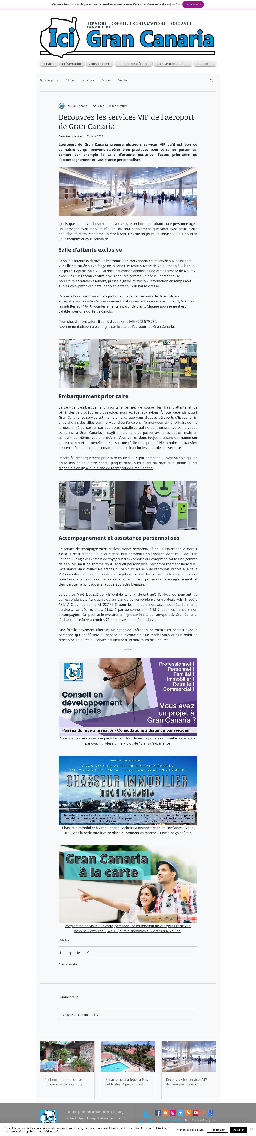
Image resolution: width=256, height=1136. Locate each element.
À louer (70, 80)
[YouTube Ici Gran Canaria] (195, 1113)
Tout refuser (217, 1130)
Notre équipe (74, 1118)
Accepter (238, 1130)
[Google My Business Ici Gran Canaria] (210, 1113)
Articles (106, 80)
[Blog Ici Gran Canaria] (165, 1113)
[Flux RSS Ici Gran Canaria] (188, 1113)
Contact (71, 1112)
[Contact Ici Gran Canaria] (203, 1113)
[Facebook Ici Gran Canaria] (158, 1113)
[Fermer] (251, 1129)
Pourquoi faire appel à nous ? (106, 1118)
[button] (204, 63)
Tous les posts (49, 80)
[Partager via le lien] (88, 953)
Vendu (122, 80)
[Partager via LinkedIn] (79, 953)
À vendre (88, 80)
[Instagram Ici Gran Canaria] (173, 1113)
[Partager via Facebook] (60, 953)
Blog (120, 1112)
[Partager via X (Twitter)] (69, 953)
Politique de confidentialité (97, 1112)
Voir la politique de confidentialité (38, 1131)
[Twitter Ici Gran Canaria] (180, 1113)
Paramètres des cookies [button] (189, 1130)
